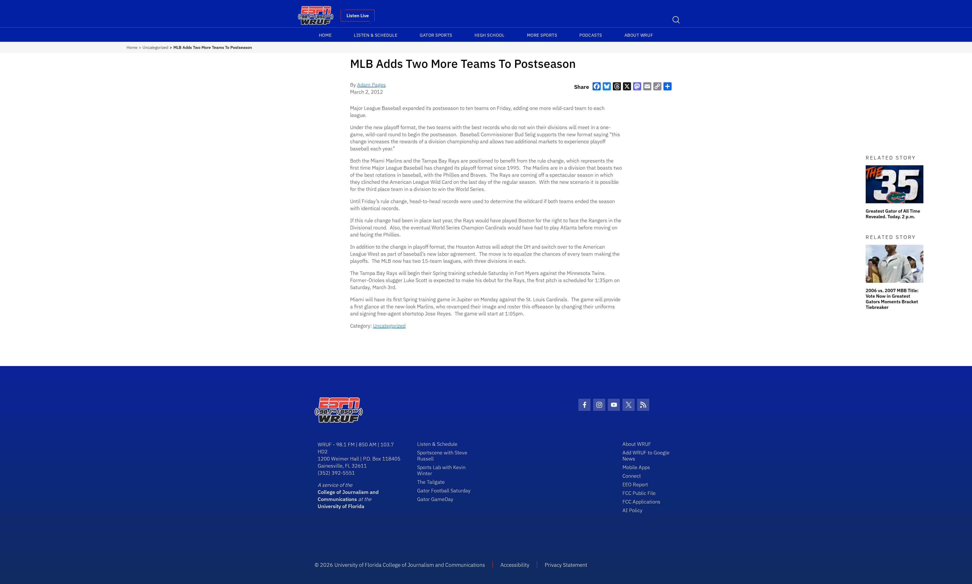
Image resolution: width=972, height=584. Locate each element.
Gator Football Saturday (444, 490)
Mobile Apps (636, 467)
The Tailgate (431, 481)
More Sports (542, 35)
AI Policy (632, 510)
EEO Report (635, 484)
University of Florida (341, 506)
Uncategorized (155, 47)
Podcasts (590, 35)
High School (490, 35)
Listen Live (358, 15)
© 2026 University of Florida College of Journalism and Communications (400, 564)
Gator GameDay (435, 499)
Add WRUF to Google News (646, 455)
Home (325, 35)
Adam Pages (371, 84)
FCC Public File (639, 493)
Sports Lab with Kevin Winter (441, 470)
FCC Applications (641, 501)
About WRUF (638, 35)
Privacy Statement (566, 564)
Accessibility (514, 564)
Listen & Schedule (375, 35)
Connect (631, 475)
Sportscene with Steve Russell (442, 455)
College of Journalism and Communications (348, 495)
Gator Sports (436, 35)
